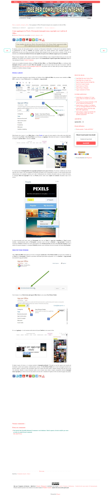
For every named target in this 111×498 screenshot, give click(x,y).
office (41, 35)
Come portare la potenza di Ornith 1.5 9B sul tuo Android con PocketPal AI (86, 102)
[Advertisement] (41, 397)
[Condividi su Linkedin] (20, 39)
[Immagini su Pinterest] (30, 39)
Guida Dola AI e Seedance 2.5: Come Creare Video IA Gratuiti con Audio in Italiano (85, 98)
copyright (33, 35)
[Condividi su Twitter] (17, 39)
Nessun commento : (50, 27)
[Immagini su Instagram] (27, 39)
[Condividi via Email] (40, 39)
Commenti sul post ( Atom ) (23, 474)
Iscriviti (86, 143)
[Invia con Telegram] (36, 39)
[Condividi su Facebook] (14, 39)
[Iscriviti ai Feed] (33, 39)
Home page (41, 471)
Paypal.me (89, 158)
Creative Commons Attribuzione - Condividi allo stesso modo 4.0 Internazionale (78, 486)
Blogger (58, 494)
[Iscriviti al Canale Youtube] (23, 39)
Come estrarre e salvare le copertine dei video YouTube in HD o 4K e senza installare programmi (85, 113)
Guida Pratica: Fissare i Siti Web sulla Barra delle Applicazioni (85, 109)
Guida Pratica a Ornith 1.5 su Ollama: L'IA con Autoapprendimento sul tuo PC (86, 105)
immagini (38, 35)
